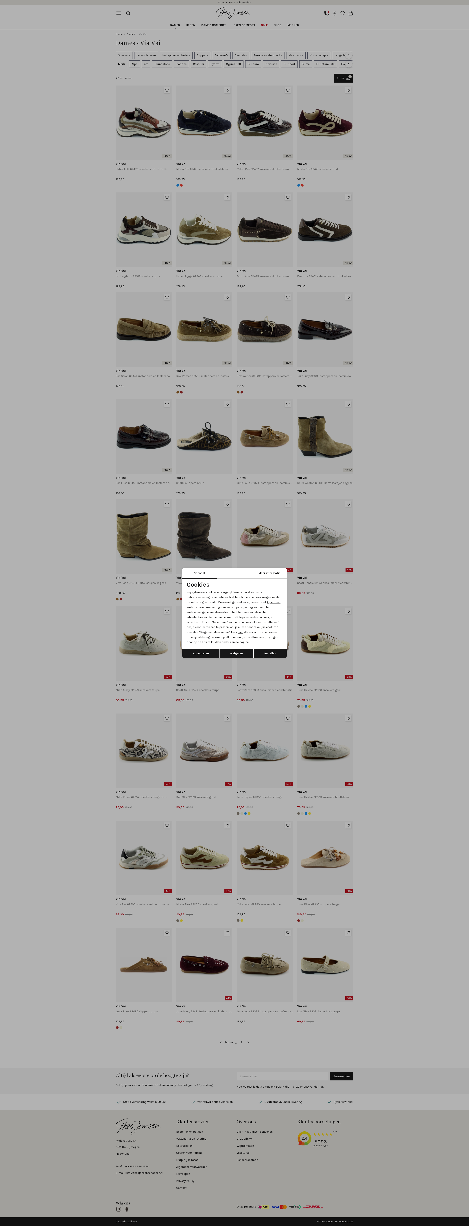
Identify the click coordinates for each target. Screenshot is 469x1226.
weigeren (236, 653)
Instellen (270, 653)
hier (240, 632)
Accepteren (201, 653)
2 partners (273, 602)
